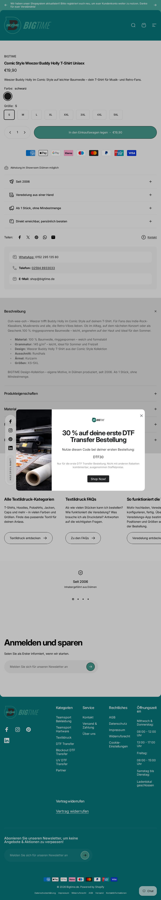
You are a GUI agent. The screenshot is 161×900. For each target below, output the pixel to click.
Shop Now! (98, 478)
